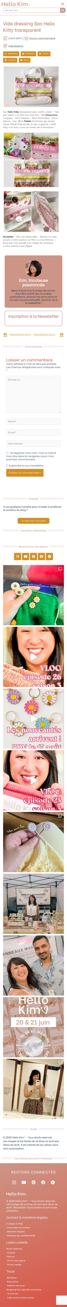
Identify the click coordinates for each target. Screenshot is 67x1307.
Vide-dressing (15, 46)
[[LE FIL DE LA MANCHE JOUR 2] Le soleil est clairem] (33, 904)
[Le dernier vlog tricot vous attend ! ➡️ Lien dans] (33, 657)
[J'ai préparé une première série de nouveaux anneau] (33, 719)
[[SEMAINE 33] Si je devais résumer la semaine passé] (33, 595)
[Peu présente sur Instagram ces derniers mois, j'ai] (33, 780)
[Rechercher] (62, 10)
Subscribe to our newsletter (26, 465)
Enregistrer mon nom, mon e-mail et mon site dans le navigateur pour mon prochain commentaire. (31, 456)
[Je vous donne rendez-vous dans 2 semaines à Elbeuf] (33, 1027)
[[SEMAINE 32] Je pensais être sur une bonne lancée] (33, 842)
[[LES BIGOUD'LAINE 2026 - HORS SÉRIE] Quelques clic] (33, 1089)
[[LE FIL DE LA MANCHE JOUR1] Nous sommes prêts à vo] (33, 965)
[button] (62, 4)
